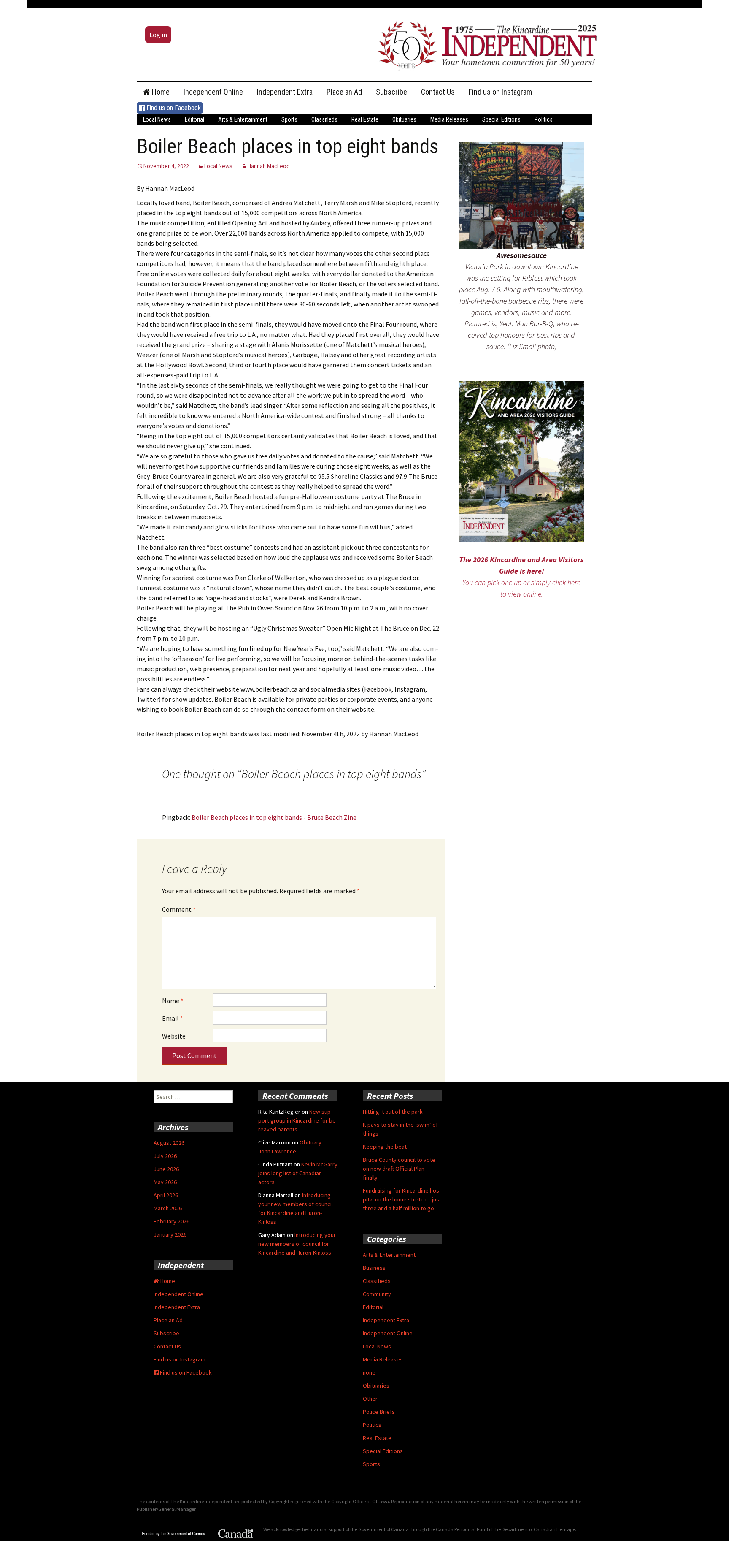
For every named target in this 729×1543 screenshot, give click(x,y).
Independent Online (213, 91)
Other (370, 1398)
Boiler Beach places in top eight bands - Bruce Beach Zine (274, 817)
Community (377, 1294)
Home (160, 91)
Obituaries (404, 119)
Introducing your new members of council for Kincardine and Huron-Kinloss (297, 1243)
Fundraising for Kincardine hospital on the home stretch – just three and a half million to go (402, 1199)
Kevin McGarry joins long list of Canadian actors (298, 1173)
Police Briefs (379, 1412)
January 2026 (170, 1234)
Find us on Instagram (500, 91)
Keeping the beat (385, 1146)
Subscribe (391, 91)
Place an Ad (344, 91)
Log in (158, 34)
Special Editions (501, 119)
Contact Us (438, 91)
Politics (544, 119)
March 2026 (168, 1208)
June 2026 (166, 1169)
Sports (289, 119)
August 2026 (169, 1143)
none (369, 1372)
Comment (179, 909)
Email (172, 1018)
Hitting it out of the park (393, 1111)
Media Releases (449, 119)
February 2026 (171, 1221)
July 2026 (165, 1156)
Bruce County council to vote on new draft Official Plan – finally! (399, 1168)
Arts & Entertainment (242, 119)
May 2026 (165, 1182)
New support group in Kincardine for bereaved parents (298, 1120)
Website (174, 1036)
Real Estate (364, 119)
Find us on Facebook (173, 108)
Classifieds (324, 119)
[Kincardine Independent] (485, 44)
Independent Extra (285, 91)
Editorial (194, 119)
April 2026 (166, 1195)
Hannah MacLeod (269, 166)
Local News (157, 119)
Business (374, 1268)
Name (173, 1000)
